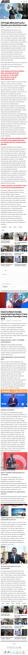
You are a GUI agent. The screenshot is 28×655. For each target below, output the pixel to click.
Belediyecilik (4, 227)
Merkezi (20, 227)
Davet (12, 603)
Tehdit (3, 230)
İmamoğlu (18, 603)
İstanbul (24, 603)
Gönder (5, 286)
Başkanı (7, 603)
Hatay (10, 227)
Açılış (3, 603)
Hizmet (15, 227)
